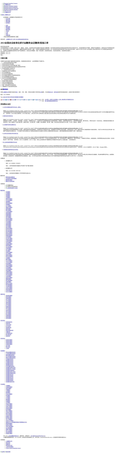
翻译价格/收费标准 (10, 177)
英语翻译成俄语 (9, 380)
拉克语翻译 (8, 267)
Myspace (26, 99)
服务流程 (8, 20)
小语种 (7, 348)
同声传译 (56, 92)
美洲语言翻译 (9, 342)
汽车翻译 (8, 402)
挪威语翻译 (8, 279)
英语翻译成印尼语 (10, 381)
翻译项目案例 (9, 179)
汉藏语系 (8, 331)
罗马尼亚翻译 (9, 274)
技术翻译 (8, 395)
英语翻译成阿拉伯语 (10, 367)
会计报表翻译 (9, 427)
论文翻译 (8, 398)
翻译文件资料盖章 (10, 181)
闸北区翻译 (8, 304)
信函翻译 (8, 401)
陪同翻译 (21, 97)
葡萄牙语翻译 (9, 207)
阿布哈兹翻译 (9, 228)
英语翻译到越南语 (10, 370)
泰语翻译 (8, 204)
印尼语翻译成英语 (10, 366)
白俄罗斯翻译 (9, 241)
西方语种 (8, 346)
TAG (44, 435)
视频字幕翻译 (9, 429)
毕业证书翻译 (9, 403)
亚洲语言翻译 (9, 341)
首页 (7, 25)
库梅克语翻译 (9, 266)
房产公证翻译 (9, 430)
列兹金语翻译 (9, 273)
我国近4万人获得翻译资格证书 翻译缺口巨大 (16, 422)
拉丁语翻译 (8, 206)
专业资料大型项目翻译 (11, 178)
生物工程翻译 (9, 406)
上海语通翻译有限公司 (13, 435)
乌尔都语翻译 (9, 286)
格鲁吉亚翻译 (9, 255)
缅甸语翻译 (8, 224)
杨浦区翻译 (8, 306)
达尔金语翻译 (9, 246)
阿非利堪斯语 (9, 234)
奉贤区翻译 (8, 316)
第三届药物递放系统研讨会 (51, 100)
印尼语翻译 (8, 221)
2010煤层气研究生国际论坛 (9, 124)
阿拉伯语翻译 (9, 203)
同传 (9, 97)
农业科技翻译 (9, 408)
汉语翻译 (8, 258)
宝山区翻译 (8, 309)
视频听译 (8, 444)
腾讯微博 (8, 99)
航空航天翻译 (9, 418)
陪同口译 (50, 92)
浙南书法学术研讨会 (8, 115)
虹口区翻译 (8, 305)
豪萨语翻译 (8, 259)
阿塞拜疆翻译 (9, 235)
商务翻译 (17, 97)
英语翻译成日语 (9, 377)
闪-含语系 (8, 326)
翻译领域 (8, 29)
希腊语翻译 (8, 214)
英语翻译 (8, 191)
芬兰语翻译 (8, 253)
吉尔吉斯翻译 (9, 260)
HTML (41, 435)
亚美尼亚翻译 (9, 288)
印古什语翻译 (9, 291)
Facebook (18, 99)
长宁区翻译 (8, 301)
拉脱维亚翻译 (9, 269)
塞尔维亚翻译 (9, 280)
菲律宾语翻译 (9, 252)
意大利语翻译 (9, 200)
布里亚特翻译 (9, 243)
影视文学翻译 (9, 425)
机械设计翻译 (9, 416)
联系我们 (8, 22)
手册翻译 (8, 389)
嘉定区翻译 (8, 311)
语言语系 (3, 320)
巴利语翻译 (8, 236)
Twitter (22, 99)
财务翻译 (8, 392)
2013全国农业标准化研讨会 (22, 39)
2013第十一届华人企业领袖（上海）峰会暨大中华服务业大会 (59, 99)
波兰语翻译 (8, 227)
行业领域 (3, 384)
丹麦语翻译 (8, 248)
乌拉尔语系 (8, 324)
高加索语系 (8, 327)
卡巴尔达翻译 (9, 262)
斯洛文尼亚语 (9, 283)
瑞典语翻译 (8, 215)
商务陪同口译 (9, 445)
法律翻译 (8, 385)
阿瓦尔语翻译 (9, 232)
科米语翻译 (8, 263)
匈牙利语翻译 (9, 220)
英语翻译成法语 (9, 374)
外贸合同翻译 (9, 415)
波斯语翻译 (8, 213)
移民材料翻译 (9, 423)
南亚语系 (8, 329)
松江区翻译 (8, 313)
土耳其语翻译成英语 (10, 353)
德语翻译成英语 (9, 360)
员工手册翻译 (9, 419)
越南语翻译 (8, 208)
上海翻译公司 (9, 39)
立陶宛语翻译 (9, 272)
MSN (35, 99)
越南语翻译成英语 (10, 355)
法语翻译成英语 (9, 359)
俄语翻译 (8, 201)
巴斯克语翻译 (9, 239)
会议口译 (5, 97)
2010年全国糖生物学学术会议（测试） (12, 107)
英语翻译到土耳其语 (10, 369)
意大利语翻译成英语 (10, 356)
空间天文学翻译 (9, 420)
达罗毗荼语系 (9, 333)
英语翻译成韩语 (9, 378)
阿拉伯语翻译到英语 (10, 352)
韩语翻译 (8, 194)
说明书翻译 (8, 388)
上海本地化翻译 (9, 446)
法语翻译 (8, 197)
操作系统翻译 (9, 432)
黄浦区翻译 (8, 298)
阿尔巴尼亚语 (9, 229)
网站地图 (8, 21)
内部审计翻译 (9, 433)
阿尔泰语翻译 (9, 231)
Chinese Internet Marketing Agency (13, 448)
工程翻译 (8, 396)
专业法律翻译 (9, 394)
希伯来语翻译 (9, 218)
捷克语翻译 (8, 225)
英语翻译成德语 (9, 376)
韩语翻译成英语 (9, 363)
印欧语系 (8, 323)
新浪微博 (3, 99)
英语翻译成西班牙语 (10, 373)
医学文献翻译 (9, 413)
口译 (7, 32)
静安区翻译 (8, 297)
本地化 (7, 31)
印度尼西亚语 (9, 290)
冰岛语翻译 (8, 242)
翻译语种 (8, 26)
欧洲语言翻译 (9, 339)
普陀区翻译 (8, 302)
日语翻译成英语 (9, 362)
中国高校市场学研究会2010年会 (10, 149)
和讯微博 (13, 99)
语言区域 (3, 338)
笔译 (7, 33)
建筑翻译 (8, 399)
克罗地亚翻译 (9, 265)
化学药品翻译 (9, 405)
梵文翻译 (8, 251)
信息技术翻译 (9, 412)
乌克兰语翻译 (9, 287)
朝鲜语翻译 (8, 245)
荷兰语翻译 (8, 217)
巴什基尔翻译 (9, 238)
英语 (16, 92)
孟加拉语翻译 (9, 277)
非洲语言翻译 (9, 344)
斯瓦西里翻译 (9, 284)
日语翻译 (8, 193)
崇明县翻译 (8, 318)
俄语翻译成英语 (9, 364)
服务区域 (3, 294)
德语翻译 (8, 196)
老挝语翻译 (8, 270)
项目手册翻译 (9, 410)
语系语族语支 (9, 322)
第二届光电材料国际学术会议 (10, 142)
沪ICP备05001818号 (35, 435)
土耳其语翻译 (9, 211)
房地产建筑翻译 (9, 426)
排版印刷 (8, 35)
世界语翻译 (8, 281)
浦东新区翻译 (9, 295)
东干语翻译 (8, 249)
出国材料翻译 (9, 387)
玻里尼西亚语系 (9, 330)
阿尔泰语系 (8, 334)
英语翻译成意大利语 (10, 371)
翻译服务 (5, 89)
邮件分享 (38, 99)
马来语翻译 (8, 222)
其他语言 (8, 336)
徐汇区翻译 (8, 299)
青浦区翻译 (8, 315)
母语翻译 (8, 28)
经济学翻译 (8, 409)
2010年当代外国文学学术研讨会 (10, 133)
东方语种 (8, 345)
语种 (3, 190)
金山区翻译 (8, 312)
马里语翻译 (8, 276)
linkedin (31, 99)
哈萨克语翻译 (9, 256)
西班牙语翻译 (9, 198)
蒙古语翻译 (8, 210)
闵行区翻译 (8, 308)
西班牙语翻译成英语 (10, 357)
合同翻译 (8, 391)
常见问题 (8, 18)
